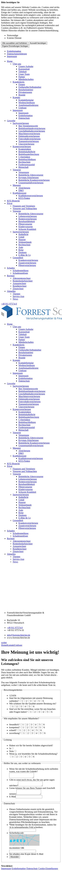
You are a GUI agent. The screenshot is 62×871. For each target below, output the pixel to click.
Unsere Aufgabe (25, 66)
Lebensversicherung (27, 216)
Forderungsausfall (26, 164)
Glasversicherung (26, 144)
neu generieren (14, 848)
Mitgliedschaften (26, 79)
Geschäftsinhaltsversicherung (31, 131)
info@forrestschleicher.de (18, 635)
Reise (21, 250)
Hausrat (22, 239)
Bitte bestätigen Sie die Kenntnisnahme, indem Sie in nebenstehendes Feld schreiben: (32, 826)
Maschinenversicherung (29, 133)
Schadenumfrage (20, 273)
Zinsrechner (18, 288)
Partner (21, 77)
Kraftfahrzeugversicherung (30, 195)
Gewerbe (11, 120)
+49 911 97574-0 (15, 627)
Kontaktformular (26, 100)
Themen (16, 294)
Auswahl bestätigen (38, 43)
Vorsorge (17, 170)
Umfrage (22, 108)
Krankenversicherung (28, 260)
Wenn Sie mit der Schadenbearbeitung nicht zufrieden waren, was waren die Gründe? (33, 770)
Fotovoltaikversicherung (29, 139)
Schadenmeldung (20, 270)
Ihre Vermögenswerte (28, 126)
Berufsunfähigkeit (26, 221)
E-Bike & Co (24, 255)
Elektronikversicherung (29, 136)
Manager (17, 185)
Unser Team (24, 74)
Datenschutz (24, 118)
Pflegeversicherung (27, 265)
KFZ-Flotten (24, 198)
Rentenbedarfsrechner (23, 281)
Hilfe (22, 848)
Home (10, 61)
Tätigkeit (22, 71)
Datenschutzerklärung (17, 54)
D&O (21, 190)
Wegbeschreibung (26, 102)
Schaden (11, 268)
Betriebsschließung (27, 159)
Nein (11, 751)
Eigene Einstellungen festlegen (15, 46)
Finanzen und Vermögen (24, 206)
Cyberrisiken (24, 157)
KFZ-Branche (13, 201)
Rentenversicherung (27, 219)
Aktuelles (11, 291)
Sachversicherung (21, 123)
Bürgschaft (23, 167)
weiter (4, 642)
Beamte (21, 95)
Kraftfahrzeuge (19, 193)
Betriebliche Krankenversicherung (34, 180)
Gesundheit (18, 257)
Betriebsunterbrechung (28, 154)
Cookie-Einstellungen (48, 868)
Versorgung (23, 172)
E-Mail (12, 796)
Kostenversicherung (22, 146)
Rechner (11, 275)
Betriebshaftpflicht (26, 151)
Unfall (21, 237)
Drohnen (22, 252)
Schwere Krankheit (27, 229)
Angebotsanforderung (28, 105)
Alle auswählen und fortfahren (14, 43)
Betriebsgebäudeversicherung (31, 128)
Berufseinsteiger (25, 89)
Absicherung (24, 188)
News (15, 299)
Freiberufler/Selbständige (29, 87)
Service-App (18, 296)
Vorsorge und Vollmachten (25, 208)
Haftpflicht (23, 234)
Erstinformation (14, 51)
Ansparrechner (19, 283)
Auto (20, 247)
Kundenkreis (18, 82)
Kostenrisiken (24, 149)
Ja (10, 748)
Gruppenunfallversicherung (30, 182)
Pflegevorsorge (25, 224)
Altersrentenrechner (22, 278)
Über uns (17, 64)
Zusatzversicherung (27, 263)
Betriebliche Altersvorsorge (30, 175)
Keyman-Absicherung (28, 177)
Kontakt (16, 97)
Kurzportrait (24, 69)
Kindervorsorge (25, 226)
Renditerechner (20, 286)
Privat (9, 203)
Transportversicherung (28, 141)
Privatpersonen (25, 92)
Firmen (21, 84)
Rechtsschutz (24, 162)
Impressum (12, 56)
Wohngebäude (25, 242)
